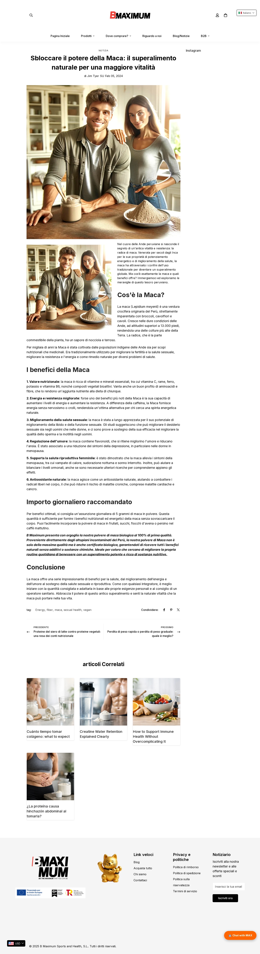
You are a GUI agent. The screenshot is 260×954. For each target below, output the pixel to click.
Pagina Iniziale (60, 36)
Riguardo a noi (151, 36)
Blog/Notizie (181, 36)
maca (58, 610)
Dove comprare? (117, 36)
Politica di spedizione (187, 873)
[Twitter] (178, 609)
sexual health (73, 610)
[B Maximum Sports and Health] (130, 15)
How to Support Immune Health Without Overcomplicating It (153, 736)
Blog (137, 862)
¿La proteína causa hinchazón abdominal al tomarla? (46, 811)
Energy (40, 610)
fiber (50, 610)
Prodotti (86, 36)
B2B (204, 36)
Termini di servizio (185, 891)
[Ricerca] (31, 15)
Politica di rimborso (186, 867)
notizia (103, 50)
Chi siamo (140, 874)
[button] (225, 15)
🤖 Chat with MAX (240, 935)
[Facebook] (164, 609)
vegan (87, 610)
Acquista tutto (143, 868)
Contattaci (140, 880)
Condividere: (149, 610)
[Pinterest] (171, 609)
